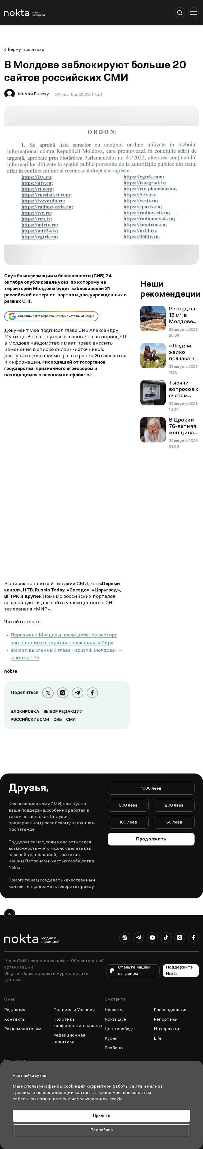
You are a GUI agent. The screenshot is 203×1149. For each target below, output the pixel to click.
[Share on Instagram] (62, 692)
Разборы (114, 1048)
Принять (101, 1116)
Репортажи (166, 1019)
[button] (179, 12)
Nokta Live (115, 1019)
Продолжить (151, 839)
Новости (114, 1010)
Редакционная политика (69, 1038)
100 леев (128, 822)
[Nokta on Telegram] (138, 938)
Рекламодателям (22, 1029)
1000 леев (151, 788)
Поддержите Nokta (179, 970)
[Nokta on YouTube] (152, 938)
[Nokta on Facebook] (193, 938)
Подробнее (101, 1130)
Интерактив (167, 1029)
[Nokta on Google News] (124, 938)
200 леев (174, 805)
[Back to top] (9, 914)
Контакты (15, 1019)
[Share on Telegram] (77, 692)
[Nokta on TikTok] (166, 938)
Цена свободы (120, 1029)
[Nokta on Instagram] (179, 938)
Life (158, 1039)
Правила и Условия (74, 1010)
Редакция (14, 1010)
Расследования (171, 1010)
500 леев (128, 805)
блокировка (25, 712)
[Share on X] (48, 692)
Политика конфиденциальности (77, 1022)
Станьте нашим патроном (134, 970)
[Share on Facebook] (92, 692)
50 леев (174, 822)
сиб (57, 720)
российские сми (30, 720)
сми (71, 720)
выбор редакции (62, 712)
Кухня (111, 1039)
